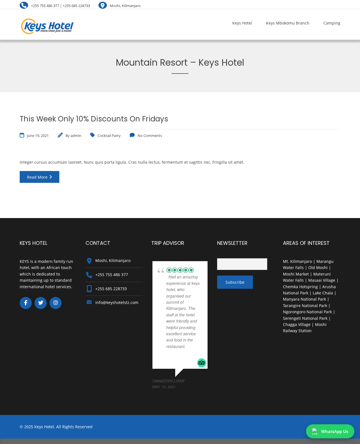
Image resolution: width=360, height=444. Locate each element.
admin (76, 135)
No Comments (150, 135)
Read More (37, 177)
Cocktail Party (109, 135)
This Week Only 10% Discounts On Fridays (94, 119)
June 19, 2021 (38, 135)
